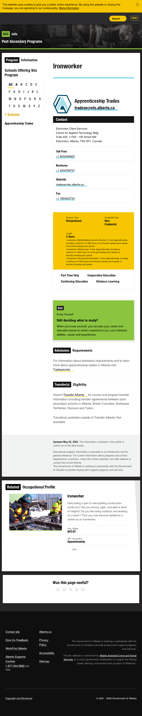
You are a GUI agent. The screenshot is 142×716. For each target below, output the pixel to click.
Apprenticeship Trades (19, 123)
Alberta (12, 18)
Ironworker (75, 496)
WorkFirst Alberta (16, 648)
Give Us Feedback (17, 640)
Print (103, 18)
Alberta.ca (45, 632)
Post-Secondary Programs (22, 41)
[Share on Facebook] (66, 85)
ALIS (30, 18)
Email (87, 85)
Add (86, 18)
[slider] (30, 526)
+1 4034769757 (65, 170)
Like (95, 18)
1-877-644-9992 (15, 666)
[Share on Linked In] (76, 85)
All (11, 84)
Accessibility (46, 653)
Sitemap (44, 661)
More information (69, 8)
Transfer (73, 395)
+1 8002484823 (65, 156)
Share (78, 18)
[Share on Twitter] (55, 85)
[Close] (137, 4)
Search (116, 18)
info (10, 34)
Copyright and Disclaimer (19, 698)
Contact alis (13, 632)
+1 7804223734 (65, 198)
